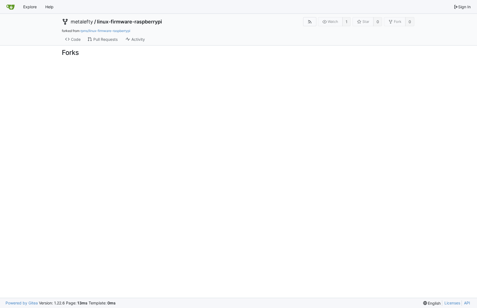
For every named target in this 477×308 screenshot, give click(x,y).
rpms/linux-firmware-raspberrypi (105, 31)
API (467, 303)
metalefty (82, 22)
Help (49, 6)
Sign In (464, 6)
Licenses (452, 303)
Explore (30, 6)
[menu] (432, 303)
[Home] (10, 7)
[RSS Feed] (309, 21)
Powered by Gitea (22, 303)
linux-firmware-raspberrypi (129, 22)
